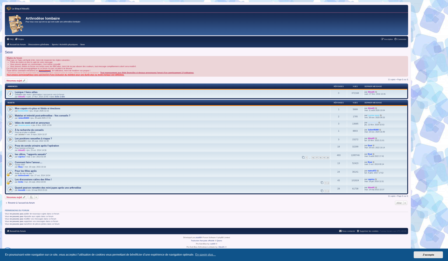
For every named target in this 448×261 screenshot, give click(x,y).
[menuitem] (10, 39)
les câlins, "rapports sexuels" (31, 154)
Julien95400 (23, 118)
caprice (21, 157)
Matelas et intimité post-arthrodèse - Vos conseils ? (42, 115)
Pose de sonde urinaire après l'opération (37, 145)
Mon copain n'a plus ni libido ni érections (37, 108)
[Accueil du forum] (16, 24)
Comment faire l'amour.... (28, 162)
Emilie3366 (23, 111)
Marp (20, 167)
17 (317, 157)
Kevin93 (22, 141)
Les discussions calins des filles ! (33, 179)
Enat (370, 145)
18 (320, 157)
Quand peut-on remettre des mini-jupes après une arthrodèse (48, 187)
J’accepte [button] (428, 254)
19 (324, 157)
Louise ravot (373, 115)
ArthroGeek (23, 175)
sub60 (212, 244)
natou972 (372, 171)
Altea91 (21, 97)
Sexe (9, 52)
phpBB (198, 237)
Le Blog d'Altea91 (20, 9)
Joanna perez (24, 125)
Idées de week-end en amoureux (32, 122)
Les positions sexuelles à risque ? (33, 138)
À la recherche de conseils (29, 130)
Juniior (21, 134)
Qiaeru (219, 241)
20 (328, 157)
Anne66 (21, 190)
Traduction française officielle (202, 241)
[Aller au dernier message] (376, 92)
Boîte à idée (60, 97)
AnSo (20, 182)
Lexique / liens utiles (26, 92)
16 (313, 157)
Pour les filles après (26, 171)
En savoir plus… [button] (205, 254)
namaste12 (373, 122)
